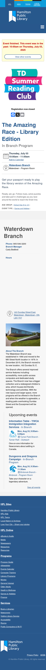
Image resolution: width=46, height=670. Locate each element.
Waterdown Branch (19, 165)
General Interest (7, 583)
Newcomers (5, 612)
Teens (27, 4)
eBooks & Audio (7, 536)
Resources (5, 550)
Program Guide (7, 562)
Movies (3, 579)
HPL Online (7, 530)
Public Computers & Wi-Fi (11, 626)
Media (3, 539)
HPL (9, 4)
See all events (33, 487)
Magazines (5, 546)
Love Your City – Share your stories (15, 524)
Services (5, 603)
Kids (19, 4)
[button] (42, 27)
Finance (4, 597)
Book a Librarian (7, 609)
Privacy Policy (32, 655)
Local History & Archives (10, 520)
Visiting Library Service (10, 616)
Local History (37, 4)
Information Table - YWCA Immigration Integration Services (24, 424)
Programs (6, 556)
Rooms (3, 623)
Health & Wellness (8, 590)
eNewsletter (5, 565)
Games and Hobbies (21, 208)
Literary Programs (8, 576)
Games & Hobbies (8, 593)
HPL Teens (5, 517)
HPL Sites (6, 504)
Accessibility (5, 619)
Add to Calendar (16, 159)
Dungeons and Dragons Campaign (23, 459)
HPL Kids (4, 513)
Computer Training (8, 572)
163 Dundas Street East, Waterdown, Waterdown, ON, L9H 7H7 (27, 315)
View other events (23, 56)
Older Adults (6, 586)
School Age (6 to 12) (21, 205)
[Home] (11, 645)
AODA (42, 655)
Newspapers (6, 543)
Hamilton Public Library (10, 510)
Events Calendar (7, 569)
